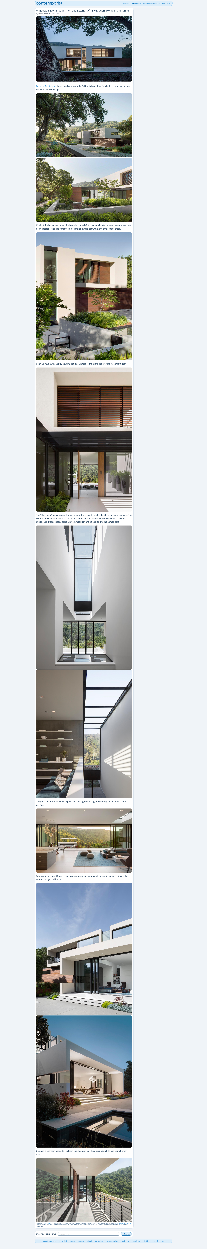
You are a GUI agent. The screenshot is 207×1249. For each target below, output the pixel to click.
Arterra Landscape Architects (122, 1223)
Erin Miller (41, 14)
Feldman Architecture (46, 86)
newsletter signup (67, 1241)
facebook (137, 1241)
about (89, 1241)
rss (163, 1241)
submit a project (49, 1241)
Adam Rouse (47, 1223)
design (157, 3)
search (81, 1241)
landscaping (148, 3)
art (163, 3)
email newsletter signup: (46, 1234)
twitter (147, 1241)
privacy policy (112, 1241)
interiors (137, 3)
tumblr (155, 1241)
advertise (99, 1241)
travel (167, 3)
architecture (128, 3)
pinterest (125, 1241)
